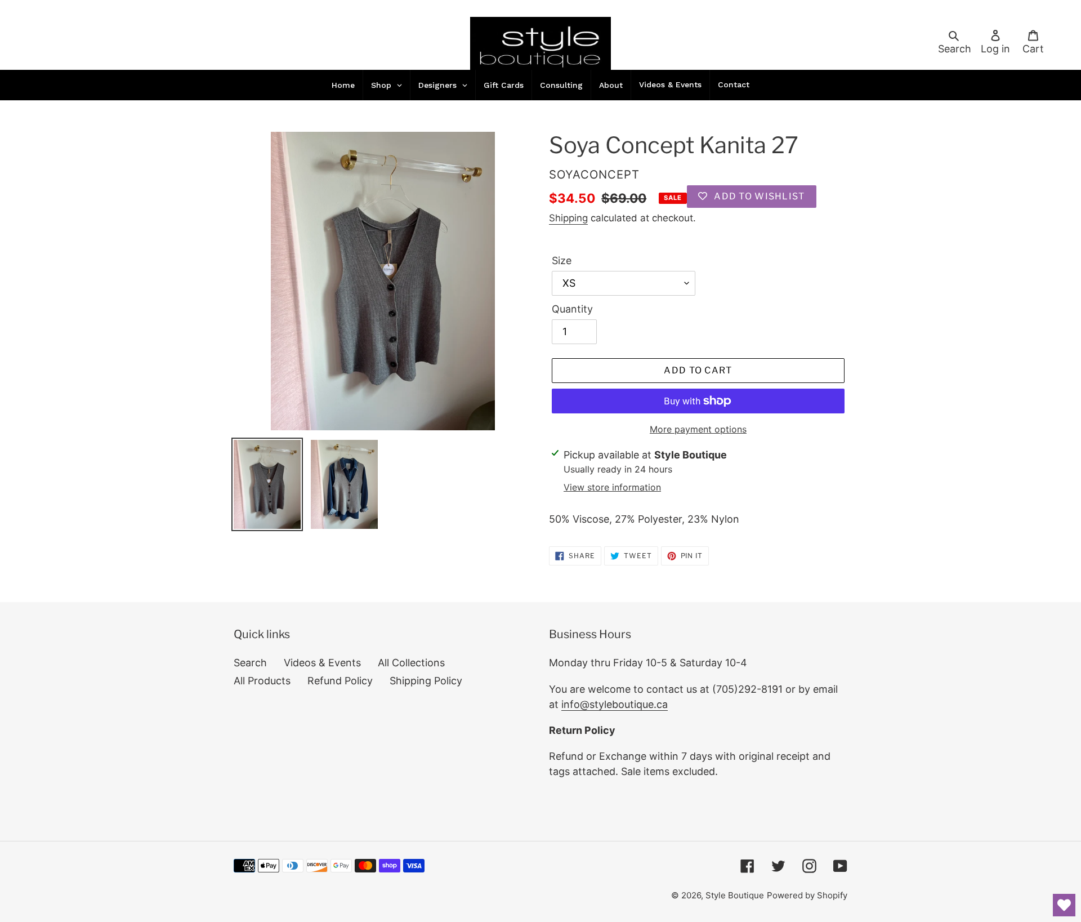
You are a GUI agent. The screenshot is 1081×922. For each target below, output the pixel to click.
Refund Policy (340, 681)
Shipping (568, 218)
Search (250, 663)
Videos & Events (322, 663)
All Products (262, 681)
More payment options (698, 429)
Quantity (572, 309)
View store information (612, 487)
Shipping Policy (426, 681)
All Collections (411, 663)
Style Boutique (734, 895)
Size (561, 260)
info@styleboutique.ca (614, 704)
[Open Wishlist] (1064, 905)
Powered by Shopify (807, 895)
